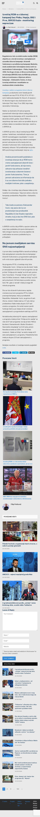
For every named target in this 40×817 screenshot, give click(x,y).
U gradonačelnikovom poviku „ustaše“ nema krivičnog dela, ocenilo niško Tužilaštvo (19, 604)
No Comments (32, 27)
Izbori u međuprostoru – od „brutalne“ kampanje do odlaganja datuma (23, 683)
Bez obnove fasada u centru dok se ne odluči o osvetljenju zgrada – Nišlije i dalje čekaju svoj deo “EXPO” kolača (26, 719)
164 (18, 789)
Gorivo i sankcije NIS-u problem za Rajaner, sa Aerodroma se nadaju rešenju (26, 753)
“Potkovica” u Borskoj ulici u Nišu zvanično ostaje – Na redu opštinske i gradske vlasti (26, 706)
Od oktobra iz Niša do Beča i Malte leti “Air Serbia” (26, 741)
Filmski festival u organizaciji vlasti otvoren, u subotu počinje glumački (19, 545)
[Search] (37, 3)
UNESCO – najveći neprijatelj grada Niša (17, 574)
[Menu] (3, 3)
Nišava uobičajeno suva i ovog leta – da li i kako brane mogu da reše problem (25, 695)
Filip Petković (12, 27)
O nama (4, 801)
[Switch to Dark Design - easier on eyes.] (34, 3)
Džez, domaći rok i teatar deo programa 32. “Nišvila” (24, 777)
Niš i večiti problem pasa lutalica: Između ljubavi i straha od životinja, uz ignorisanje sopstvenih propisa (26, 765)
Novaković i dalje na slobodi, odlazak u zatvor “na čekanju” (25, 731)
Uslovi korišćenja (19, 803)
